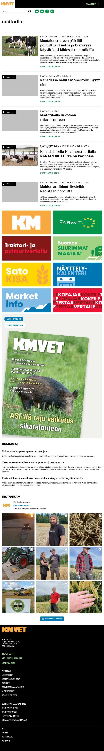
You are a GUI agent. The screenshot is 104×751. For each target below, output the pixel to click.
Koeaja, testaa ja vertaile (14, 720)
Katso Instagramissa (53, 619)
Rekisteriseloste (9, 695)
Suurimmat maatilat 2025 (14, 704)
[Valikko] (100, 3)
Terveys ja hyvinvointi (62, 37)
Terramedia (7, 737)
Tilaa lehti (91, 4)
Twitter (37, 11)
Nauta (43, 37)
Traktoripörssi (9, 712)
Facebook (47, 11)
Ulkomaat (54, 76)
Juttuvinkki (9, 663)
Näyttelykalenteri (10, 716)
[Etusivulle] (7, 4)
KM (3, 729)
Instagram (52, 11)
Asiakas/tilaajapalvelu (13, 687)
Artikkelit (6, 671)
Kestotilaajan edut (11, 679)
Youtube (42, 11)
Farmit (5, 733)
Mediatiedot (7, 675)
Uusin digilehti (14, 319)
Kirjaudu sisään (12, 658)
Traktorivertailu (10, 708)
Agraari (6, 741)
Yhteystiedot (8, 691)
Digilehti (6, 683)
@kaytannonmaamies (21, 505)
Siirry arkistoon (15, 325)
